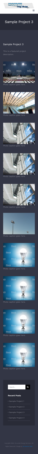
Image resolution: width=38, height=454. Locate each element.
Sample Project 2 (16, 407)
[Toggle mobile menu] (34, 10)
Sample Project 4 (16, 418)
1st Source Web (28, 446)
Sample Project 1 (16, 401)
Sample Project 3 (16, 412)
